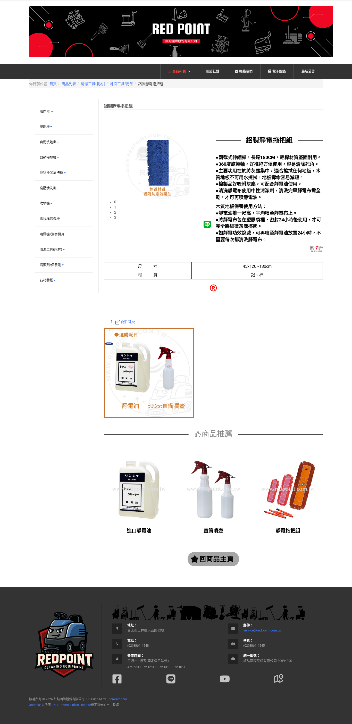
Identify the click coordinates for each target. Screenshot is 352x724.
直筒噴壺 (213, 531)
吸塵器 (45, 111)
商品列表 (179, 71)
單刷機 (45, 127)
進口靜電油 (139, 531)
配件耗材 (128, 322)
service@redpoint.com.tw (262, 630)
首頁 (53, 84)
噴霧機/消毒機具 (52, 234)
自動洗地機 (48, 142)
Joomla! (35, 705)
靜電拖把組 (288, 531)
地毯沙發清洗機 (51, 172)
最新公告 (308, 71)
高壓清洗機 (48, 188)
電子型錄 (279, 71)
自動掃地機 (48, 157)
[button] (162, 202)
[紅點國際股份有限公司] (181, 31)
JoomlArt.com (117, 699)
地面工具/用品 (121, 84)
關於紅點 (212, 71)
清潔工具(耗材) (93, 84)
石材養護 (46, 280)
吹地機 (45, 203)
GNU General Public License (71, 705)
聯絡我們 (246, 71)
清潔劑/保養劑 (50, 265)
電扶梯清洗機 (50, 219)
